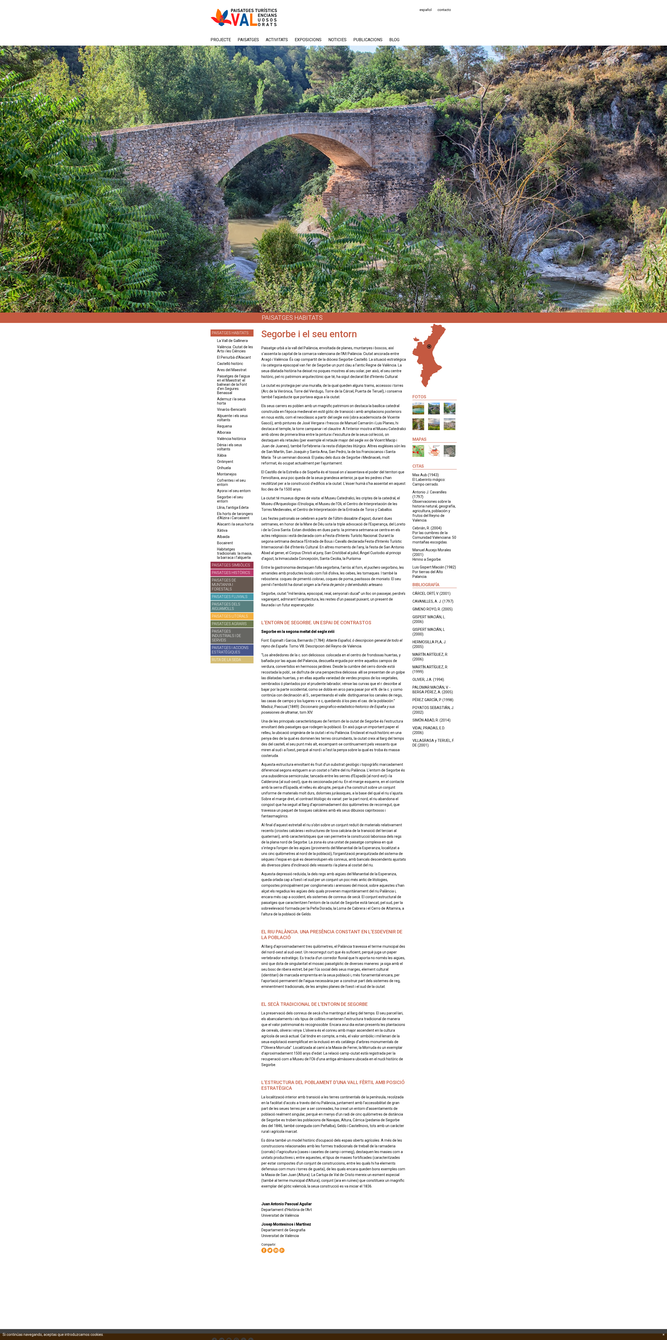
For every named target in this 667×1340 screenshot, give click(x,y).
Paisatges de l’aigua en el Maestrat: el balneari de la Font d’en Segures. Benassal (233, 384)
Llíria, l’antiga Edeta (233, 507)
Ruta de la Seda (226, 660)
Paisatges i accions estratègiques (230, 650)
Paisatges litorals (230, 616)
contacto (444, 10)
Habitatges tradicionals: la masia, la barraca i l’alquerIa (234, 553)
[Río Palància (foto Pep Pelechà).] (449, 408)
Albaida (223, 537)
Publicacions (367, 39)
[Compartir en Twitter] (270, 1250)
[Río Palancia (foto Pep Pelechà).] (434, 408)
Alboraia (224, 432)
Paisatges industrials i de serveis (226, 635)
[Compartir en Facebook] (264, 1250)
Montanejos (227, 474)
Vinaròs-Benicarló (231, 409)
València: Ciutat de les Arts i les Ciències (235, 349)
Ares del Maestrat (231, 370)
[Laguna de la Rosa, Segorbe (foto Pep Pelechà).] (418, 408)
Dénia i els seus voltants (229, 447)
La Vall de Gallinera (232, 341)
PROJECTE (221, 39)
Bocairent (225, 543)
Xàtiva (222, 530)
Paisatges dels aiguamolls (226, 606)
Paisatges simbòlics (231, 565)
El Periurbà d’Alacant (234, 357)
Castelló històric (230, 364)
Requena (224, 426)
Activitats (277, 39)
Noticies (337, 39)
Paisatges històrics (231, 573)
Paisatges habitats (230, 333)
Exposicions (308, 39)
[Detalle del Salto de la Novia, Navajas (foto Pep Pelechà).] (418, 424)
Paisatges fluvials (230, 597)
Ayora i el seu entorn (234, 491)
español (425, 10)
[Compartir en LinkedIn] (276, 1250)
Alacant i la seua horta (235, 524)
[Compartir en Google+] (282, 1250)
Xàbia (221, 455)
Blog (394, 39)
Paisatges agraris (229, 624)
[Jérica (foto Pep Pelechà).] (434, 424)
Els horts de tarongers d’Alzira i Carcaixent (235, 516)
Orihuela (224, 468)
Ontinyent (225, 462)
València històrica (231, 439)
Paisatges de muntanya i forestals (224, 584)
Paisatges (248, 39)
